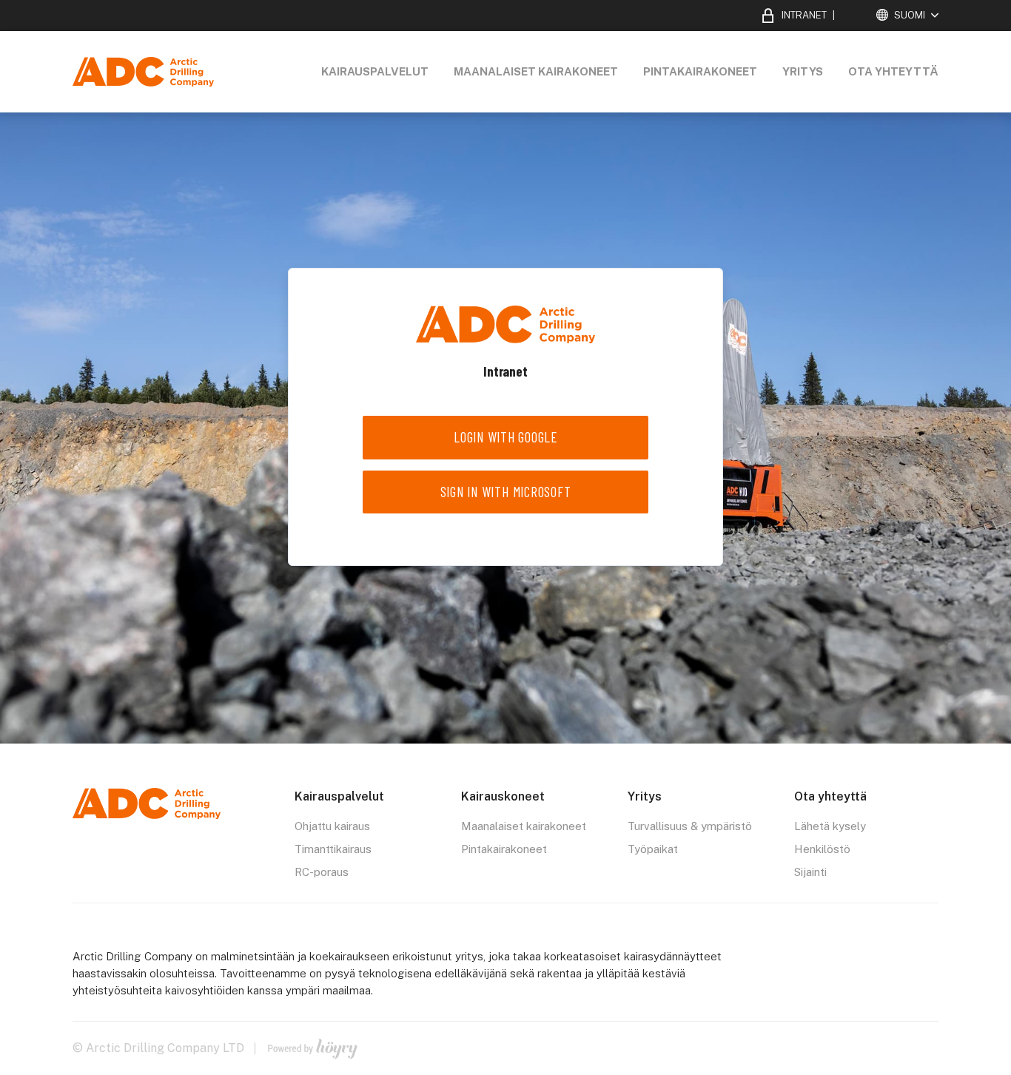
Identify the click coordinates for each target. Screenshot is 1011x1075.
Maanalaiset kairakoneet (536, 71)
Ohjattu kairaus (332, 826)
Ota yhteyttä (893, 71)
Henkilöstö (822, 849)
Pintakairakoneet (700, 71)
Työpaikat (653, 849)
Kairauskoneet (503, 796)
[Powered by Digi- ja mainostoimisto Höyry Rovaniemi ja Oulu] (312, 1045)
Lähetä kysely (830, 826)
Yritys (802, 71)
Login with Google (505, 436)
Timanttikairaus (333, 849)
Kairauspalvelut (375, 71)
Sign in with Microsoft (505, 491)
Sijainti (810, 872)
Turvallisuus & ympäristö (690, 826)
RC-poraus (322, 872)
